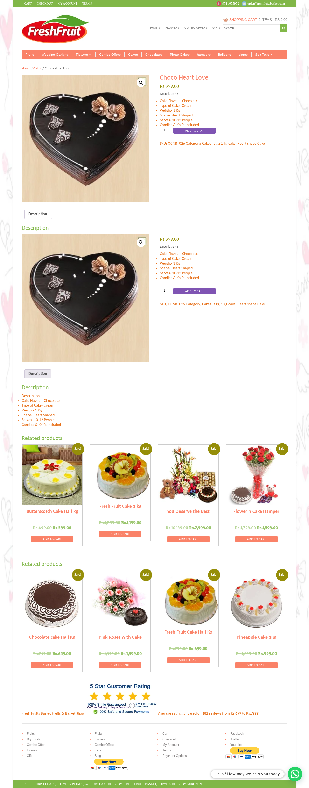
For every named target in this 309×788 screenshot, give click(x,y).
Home (26, 68)
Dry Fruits (34, 739)
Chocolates (153, 54)
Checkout (45, 3)
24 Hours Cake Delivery (103, 784)
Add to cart (194, 131)
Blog (98, 756)
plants (243, 54)
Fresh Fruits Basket (140, 784)
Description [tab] (37, 214)
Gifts (216, 27)
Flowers (172, 27)
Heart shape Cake (251, 144)
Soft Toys (262, 54)
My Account (67, 3)
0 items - (273, 19)
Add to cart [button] (52, 539)
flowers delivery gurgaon (180, 784)
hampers (204, 54)
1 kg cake (228, 144)
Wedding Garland (55, 54)
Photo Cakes (180, 54)
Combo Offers (196, 27)
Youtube (236, 745)
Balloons (224, 54)
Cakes (133, 54)
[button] (141, 82)
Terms (87, 3)
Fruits (155, 27)
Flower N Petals (70, 784)
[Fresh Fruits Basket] (56, 42)
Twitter (234, 739)
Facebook (237, 733)
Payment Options (174, 756)
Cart (28, 3)
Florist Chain (44, 784)
